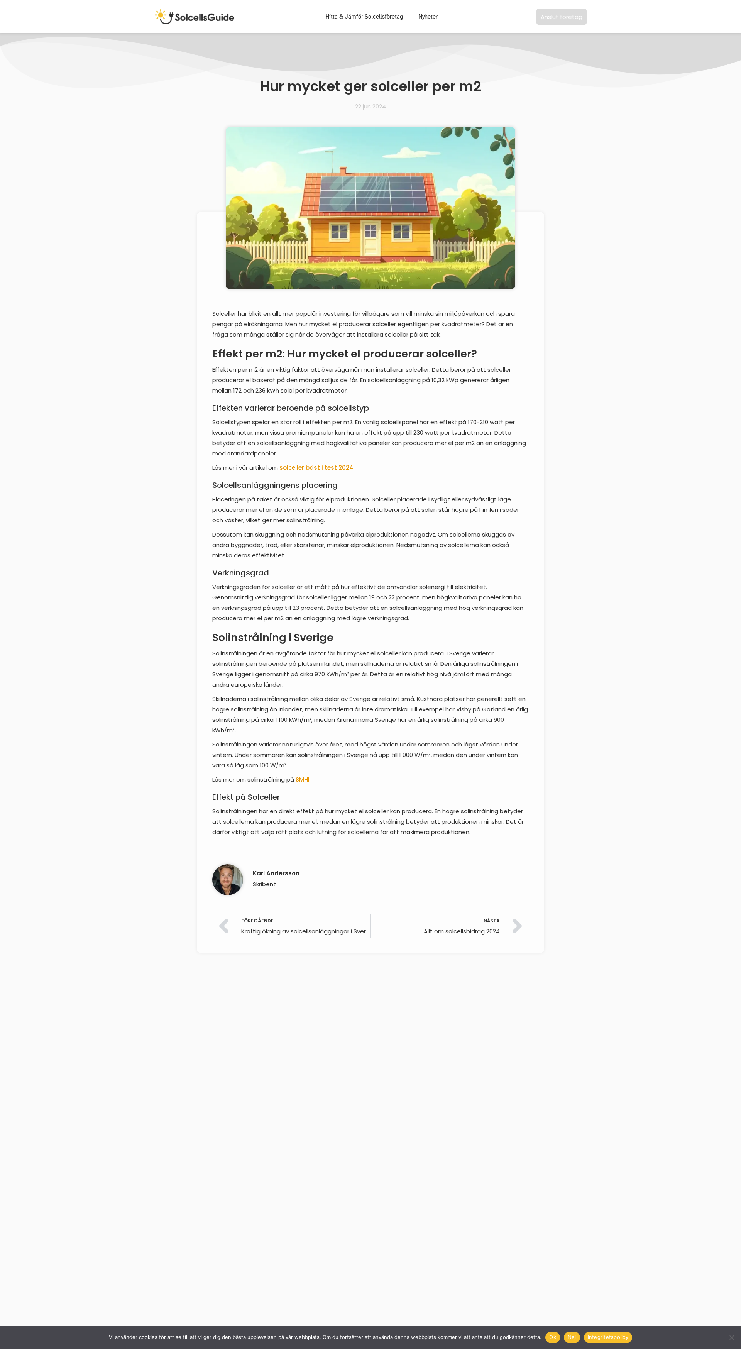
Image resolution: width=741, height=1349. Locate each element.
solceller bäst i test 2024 (316, 468)
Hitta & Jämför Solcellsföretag (364, 16)
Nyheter (428, 16)
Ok (552, 1337)
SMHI (303, 779)
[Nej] (731, 1337)
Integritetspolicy (608, 1337)
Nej (572, 1337)
